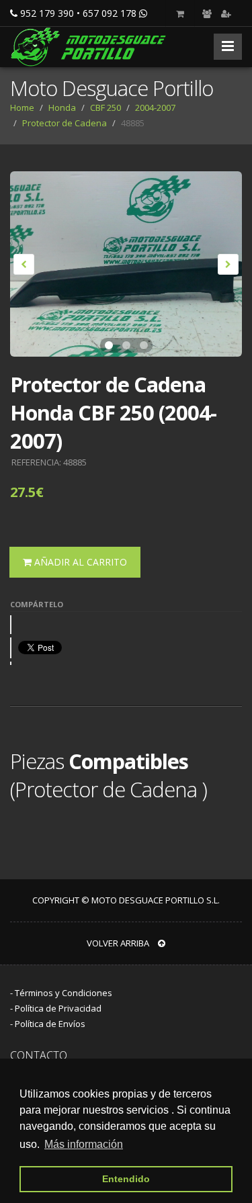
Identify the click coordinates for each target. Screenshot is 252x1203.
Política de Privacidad (58, 1008)
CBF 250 (105, 107)
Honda (62, 107)
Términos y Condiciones (63, 993)
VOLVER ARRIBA (119, 943)
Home (22, 107)
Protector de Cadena (64, 123)
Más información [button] (83, 1144)
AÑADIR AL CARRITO (79, 561)
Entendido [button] (126, 1178)
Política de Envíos (50, 1024)
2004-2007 (155, 107)
